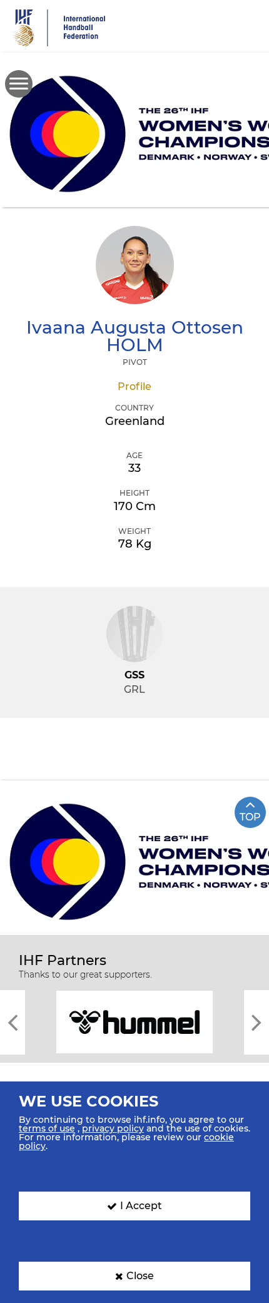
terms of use (47, 1128)
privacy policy (113, 1128)
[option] (134, 1021)
